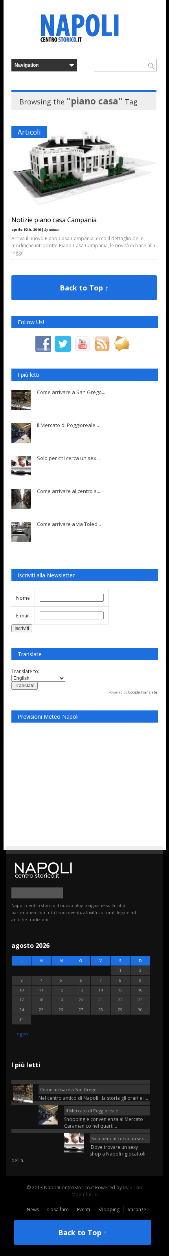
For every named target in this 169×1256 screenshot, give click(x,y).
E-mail (22, 615)
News (33, 1209)
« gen (22, 1034)
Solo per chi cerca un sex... (68, 458)
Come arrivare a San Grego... (71, 392)
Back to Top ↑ (84, 287)
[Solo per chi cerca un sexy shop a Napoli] (80, 1131)
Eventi (83, 1209)
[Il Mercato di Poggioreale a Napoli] (80, 1103)
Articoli (29, 132)
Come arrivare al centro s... (68, 491)
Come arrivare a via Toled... (69, 524)
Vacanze (137, 1209)
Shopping (108, 1209)
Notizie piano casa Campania (54, 219)
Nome (23, 598)
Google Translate (142, 692)
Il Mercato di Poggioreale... (68, 425)
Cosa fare (58, 1209)
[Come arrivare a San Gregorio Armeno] (80, 1082)
